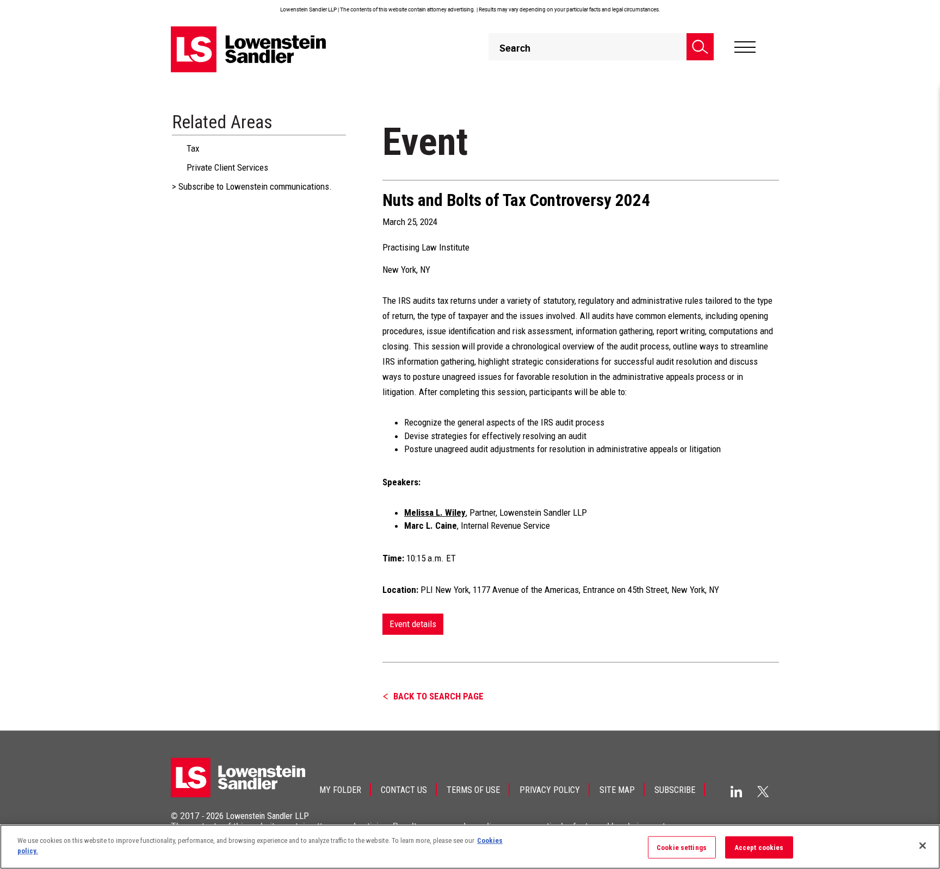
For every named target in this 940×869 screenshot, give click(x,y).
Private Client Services (227, 167)
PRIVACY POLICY (550, 790)
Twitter (763, 791)
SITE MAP (617, 790)
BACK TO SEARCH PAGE (438, 696)
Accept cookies (759, 847)
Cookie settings (682, 847)
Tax (193, 148)
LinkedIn (736, 791)
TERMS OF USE (473, 790)
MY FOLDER (340, 790)
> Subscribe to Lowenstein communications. (252, 186)
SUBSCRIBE (674, 790)
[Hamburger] (745, 47)
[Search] (700, 46)
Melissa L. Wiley (435, 512)
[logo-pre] (248, 49)
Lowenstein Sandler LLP (267, 816)
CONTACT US (404, 790)
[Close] (923, 846)
